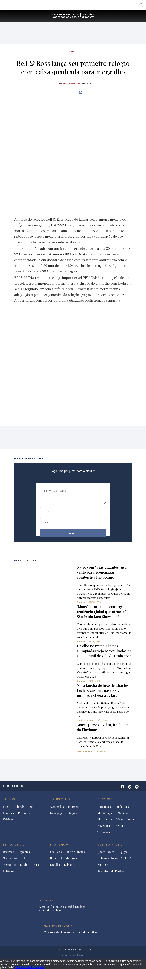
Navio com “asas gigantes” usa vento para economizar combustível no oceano (102, 572)
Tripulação (104, 832)
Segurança (75, 813)
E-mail (46, 522)
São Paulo (56, 852)
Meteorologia (125, 819)
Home (72, 51)
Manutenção (105, 813)
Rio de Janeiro (76, 852)
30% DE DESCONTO (83, 17)
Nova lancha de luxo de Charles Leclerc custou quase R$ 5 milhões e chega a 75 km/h (102, 690)
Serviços (104, 799)
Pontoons (24, 813)
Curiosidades (85, 720)
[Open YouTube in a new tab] (80, 92)
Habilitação (124, 806)
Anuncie (102, 865)
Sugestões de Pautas (110, 871)
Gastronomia (11, 858)
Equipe (123, 852)
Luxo (27, 858)
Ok (17, 967)
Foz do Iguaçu (70, 858)
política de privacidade (64, 950)
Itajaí (53, 858)
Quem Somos (105, 852)
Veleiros (8, 819)
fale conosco (86, 950)
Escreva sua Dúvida (54, 490)
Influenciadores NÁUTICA (114, 858)
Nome (46, 511)
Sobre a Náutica (111, 844)
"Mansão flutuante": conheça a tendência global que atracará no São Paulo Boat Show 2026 (104, 611)
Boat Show (59, 844)
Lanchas (8, 813)
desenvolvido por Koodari (73, 955)
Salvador (70, 865)
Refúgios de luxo (13, 871)
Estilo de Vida (15, 844)
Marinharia (104, 819)
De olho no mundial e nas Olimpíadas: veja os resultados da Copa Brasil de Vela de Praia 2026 (104, 650)
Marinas (123, 813)
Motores (73, 806)
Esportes (24, 852)
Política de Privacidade (31, 967)
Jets (30, 806)
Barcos (81, 602)
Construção (105, 806)
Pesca (35, 865)
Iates (6, 806)
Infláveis (18, 806)
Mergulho (9, 865)
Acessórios (57, 806)
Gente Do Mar (85, 751)
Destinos (8, 852)
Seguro (120, 826)
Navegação (57, 813)
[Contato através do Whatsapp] (117, 788)
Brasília (55, 865)
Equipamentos (62, 799)
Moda (23, 865)
